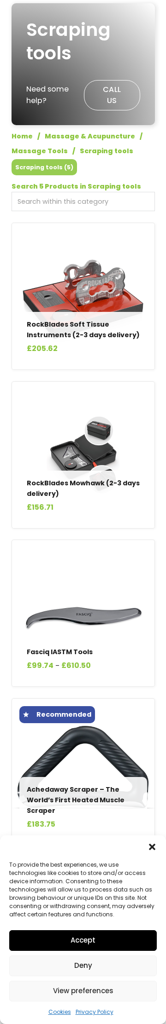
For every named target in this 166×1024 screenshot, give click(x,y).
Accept (83, 940)
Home (22, 136)
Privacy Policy (94, 1012)
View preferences (83, 990)
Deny (83, 965)
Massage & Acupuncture (90, 136)
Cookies (59, 1012)
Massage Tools (40, 150)
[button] (152, 846)
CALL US (112, 95)
